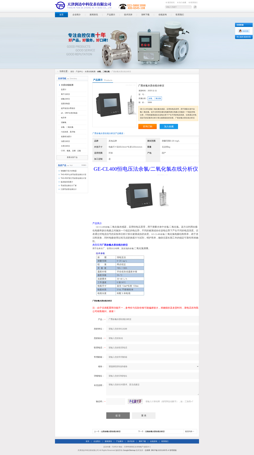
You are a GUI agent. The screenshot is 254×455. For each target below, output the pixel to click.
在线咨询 (162, 14)
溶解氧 (63, 122)
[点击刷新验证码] (135, 401)
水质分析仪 (65, 146)
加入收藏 (182, 2)
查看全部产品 (72, 157)
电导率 (63, 118)
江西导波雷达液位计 (69, 189)
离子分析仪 (65, 94)
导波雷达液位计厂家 (69, 186)
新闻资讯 (94, 14)
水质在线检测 (90, 71)
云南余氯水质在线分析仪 (155, 431)
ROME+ (84, 165)
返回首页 (171, 2)
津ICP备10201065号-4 (160, 450)
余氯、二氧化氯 (67, 127)
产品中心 (79, 71)
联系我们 (194, 2)
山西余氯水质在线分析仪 (111, 431)
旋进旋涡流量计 (67, 182)
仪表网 (147, 450)
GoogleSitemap (129, 450)
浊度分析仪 (65, 141)
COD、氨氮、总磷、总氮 (71, 151)
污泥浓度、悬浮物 (68, 132)
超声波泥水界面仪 (68, 108)
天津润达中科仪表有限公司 (100, 5)
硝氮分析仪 (65, 99)
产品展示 (111, 14)
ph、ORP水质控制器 (69, 113)
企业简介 (76, 14)
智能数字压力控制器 (69, 171)
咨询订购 (147, 126)
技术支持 (128, 14)
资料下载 (145, 14)
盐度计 (63, 89)
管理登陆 (173, 450)
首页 (61, 14)
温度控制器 (65, 104)
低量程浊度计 (66, 137)
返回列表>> (189, 431)
